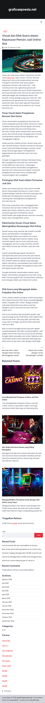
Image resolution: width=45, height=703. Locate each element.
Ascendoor (13, 700)
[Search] (41, 21)
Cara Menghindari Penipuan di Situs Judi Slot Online (20, 398)
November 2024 (8, 613)
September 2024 (8, 621)
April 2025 (5, 595)
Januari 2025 (6, 606)
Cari (3, 531)
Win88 (4, 671)
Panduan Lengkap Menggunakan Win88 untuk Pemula (22, 553)
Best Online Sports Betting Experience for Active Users (21, 549)
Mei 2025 (5, 591)
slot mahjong (7, 651)
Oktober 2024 (7, 617)
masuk (14, 523)
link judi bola (7, 656)
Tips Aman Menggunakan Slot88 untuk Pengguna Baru (22, 557)
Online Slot (10, 78)
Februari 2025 (7, 602)
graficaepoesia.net (22, 9)
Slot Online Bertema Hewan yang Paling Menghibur (18, 448)
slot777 (5, 645)
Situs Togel (6, 666)
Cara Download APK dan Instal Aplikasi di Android (19, 545)
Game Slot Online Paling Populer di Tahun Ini (18, 561)
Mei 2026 (5, 583)
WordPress (34, 700)
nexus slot (6, 640)
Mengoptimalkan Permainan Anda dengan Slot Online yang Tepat (21, 501)
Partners (7, 691)
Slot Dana (6, 661)
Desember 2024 (8, 610)
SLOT (5, 31)
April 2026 (5, 587)
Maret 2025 (6, 598)
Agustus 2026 (7, 579)
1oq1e (5, 47)
